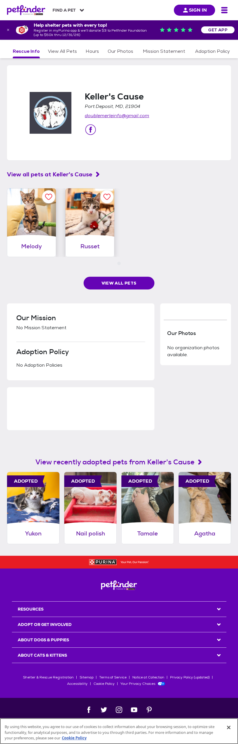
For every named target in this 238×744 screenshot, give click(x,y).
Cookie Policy (104, 683)
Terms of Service (113, 677)
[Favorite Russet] (107, 196)
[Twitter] (104, 710)
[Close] (228, 727)
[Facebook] (89, 710)
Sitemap (86, 677)
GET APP (218, 29)
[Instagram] (119, 710)
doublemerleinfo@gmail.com (117, 116)
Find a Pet (64, 10)
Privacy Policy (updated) (190, 677)
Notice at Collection (148, 677)
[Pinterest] (149, 710)
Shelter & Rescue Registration (48, 677)
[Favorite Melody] (48, 196)
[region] (119, 731)
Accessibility (77, 683)
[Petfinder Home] (26, 10)
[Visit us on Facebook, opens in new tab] (90, 129)
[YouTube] (134, 710)
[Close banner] (8, 30)
